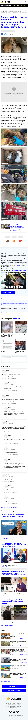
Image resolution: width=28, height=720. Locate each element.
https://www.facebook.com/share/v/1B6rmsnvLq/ (10, 309)
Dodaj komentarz (7, 357)
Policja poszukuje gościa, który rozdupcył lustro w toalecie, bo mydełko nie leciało (7, 335)
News (7, 703)
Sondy (18, 704)
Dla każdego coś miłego (20, 334)
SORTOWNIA (8, 5)
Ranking (9, 704)
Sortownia (16, 265)
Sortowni (17, 319)
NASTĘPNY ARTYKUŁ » (14, 690)
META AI (3, 351)
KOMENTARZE (16, 5)
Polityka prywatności (13, 707)
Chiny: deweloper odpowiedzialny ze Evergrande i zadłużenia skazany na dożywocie (18, 635)
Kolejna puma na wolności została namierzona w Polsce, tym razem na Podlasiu (18, 643)
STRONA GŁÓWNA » (8, 292)
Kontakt (7, 706)
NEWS (2, 5)
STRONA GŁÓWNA (14, 687)
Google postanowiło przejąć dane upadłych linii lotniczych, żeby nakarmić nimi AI (17, 667)
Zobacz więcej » (16, 230)
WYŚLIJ (11, 34)
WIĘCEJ (22, 5)
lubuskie (3, 31)
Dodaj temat (12, 706)
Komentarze (12, 703)
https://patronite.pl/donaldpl (18, 270)
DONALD (2, 11)
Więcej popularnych (7, 625)
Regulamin (19, 706)
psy (7, 31)
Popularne (18, 703)
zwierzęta (11, 31)
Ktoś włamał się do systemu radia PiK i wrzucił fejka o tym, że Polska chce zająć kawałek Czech (18, 659)
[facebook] (2, 34)
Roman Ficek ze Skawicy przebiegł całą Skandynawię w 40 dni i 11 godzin (18, 674)
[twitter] (5, 34)
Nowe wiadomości (5, 681)
